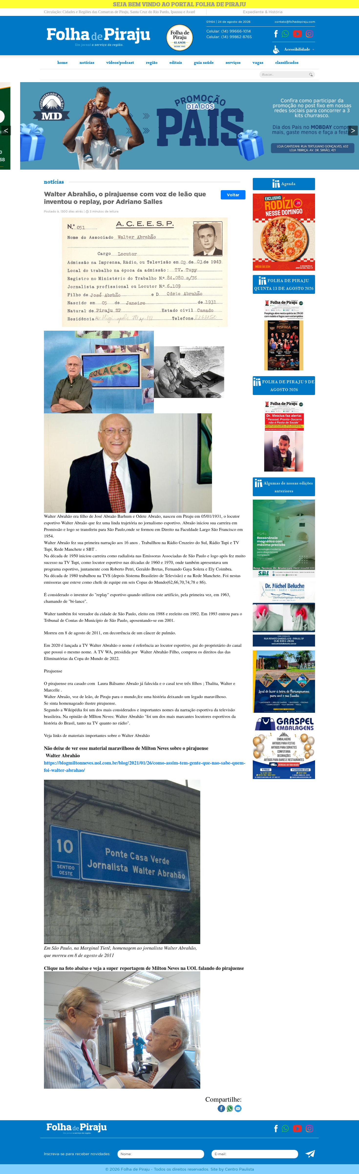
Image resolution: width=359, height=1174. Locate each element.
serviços (233, 62)
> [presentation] (352, 130)
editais (175, 62)
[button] (293, 49)
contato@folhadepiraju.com (295, 21)
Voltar (233, 195)
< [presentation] (6, 130)
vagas (258, 62)
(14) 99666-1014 (228, 31)
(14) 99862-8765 (229, 37)
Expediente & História (263, 12)
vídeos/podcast (120, 62)
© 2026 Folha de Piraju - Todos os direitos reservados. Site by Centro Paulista (179, 1169)
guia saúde (204, 62)
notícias (87, 62)
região (152, 62)
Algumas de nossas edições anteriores (288, 487)
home (62, 62)
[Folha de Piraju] (98, 37)
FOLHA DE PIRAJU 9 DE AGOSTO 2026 (288, 386)
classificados (286, 62)
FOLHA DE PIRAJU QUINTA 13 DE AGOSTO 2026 (284, 284)
